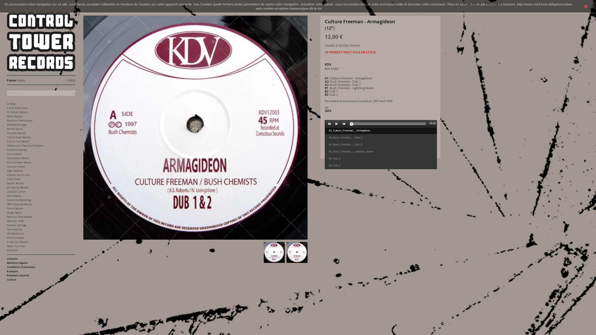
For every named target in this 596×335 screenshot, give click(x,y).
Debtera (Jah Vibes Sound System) (25, 145)
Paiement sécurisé (18, 275)
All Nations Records (17, 112)
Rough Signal (14, 212)
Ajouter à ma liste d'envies (342, 45)
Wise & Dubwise (15, 237)
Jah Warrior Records (17, 187)
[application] (381, 123)
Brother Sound (15, 129)
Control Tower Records (18, 137)
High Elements (15, 170)
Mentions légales (17, 263)
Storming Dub (14, 229)
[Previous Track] (329, 124)
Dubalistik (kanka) (17, 149)
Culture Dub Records (18, 141)
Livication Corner (16, 191)
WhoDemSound (15, 233)
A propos (12, 271)
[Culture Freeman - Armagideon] (274, 252)
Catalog (11, 103)
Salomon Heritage (16, 225)
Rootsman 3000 (15, 221)
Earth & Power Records (19, 162)
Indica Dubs (13, 179)
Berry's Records (14, 116)
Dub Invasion (14, 154)
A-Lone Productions (17, 108)
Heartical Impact (16, 166)
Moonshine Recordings (19, 200)
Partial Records (15, 208)
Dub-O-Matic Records (18, 158)
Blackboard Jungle (17, 124)
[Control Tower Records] (41, 41)
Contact (11, 279)
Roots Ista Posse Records (19, 216)
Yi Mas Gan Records (17, 242)
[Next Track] (344, 124)
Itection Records (15, 183)
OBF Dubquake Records (19, 204)
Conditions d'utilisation (21, 267)
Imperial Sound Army (18, 175)
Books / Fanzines (16, 246)
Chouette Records (16, 133)
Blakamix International (20, 120)
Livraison (12, 258)
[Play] (336, 124)
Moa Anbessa (14, 196)
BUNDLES (12, 250)
